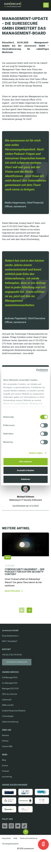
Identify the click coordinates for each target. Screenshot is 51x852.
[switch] (44, 425)
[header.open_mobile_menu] (46, 5)
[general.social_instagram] (11, 826)
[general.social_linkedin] (4, 826)
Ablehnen (25, 479)
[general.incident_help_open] (43, 844)
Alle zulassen (25, 461)
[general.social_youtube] (18, 826)
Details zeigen (36, 453)
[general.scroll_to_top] (25, 832)
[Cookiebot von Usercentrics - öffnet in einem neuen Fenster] (36, 370)
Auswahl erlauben (25, 470)
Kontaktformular (16, 662)
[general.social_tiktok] (24, 826)
